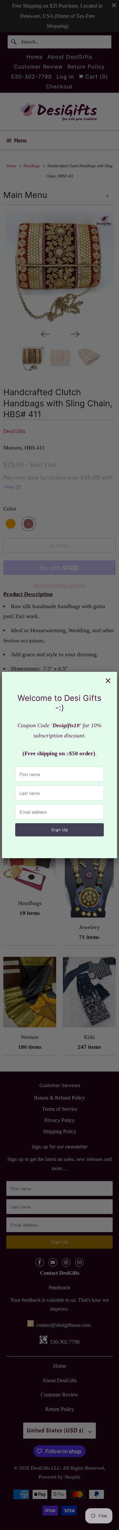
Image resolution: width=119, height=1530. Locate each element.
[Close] (108, 680)
